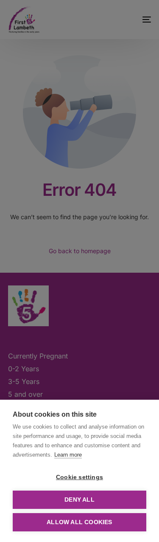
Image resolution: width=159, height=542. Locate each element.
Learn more (68, 455)
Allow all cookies (79, 522)
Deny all (79, 500)
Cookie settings (79, 477)
